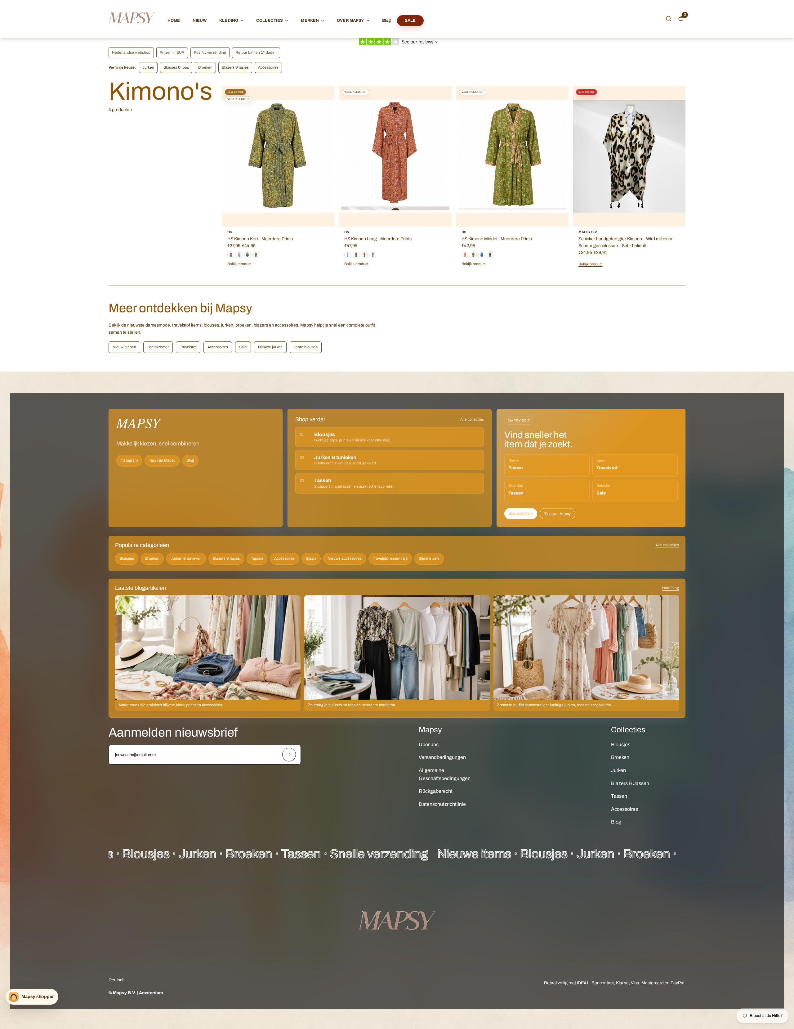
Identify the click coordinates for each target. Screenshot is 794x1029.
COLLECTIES (269, 20)
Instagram (129, 460)
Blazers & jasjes (235, 67)
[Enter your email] (289, 754)
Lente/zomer (158, 347)
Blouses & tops (176, 67)
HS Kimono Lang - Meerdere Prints (378, 239)
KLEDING (228, 20)
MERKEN (310, 20)
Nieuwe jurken (270, 347)
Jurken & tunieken (186, 558)
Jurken (148, 67)
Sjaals (311, 558)
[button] (668, 18)
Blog (386, 20)
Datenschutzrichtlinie (442, 804)
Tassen (257, 558)
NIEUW (200, 20)
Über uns (429, 744)
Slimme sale (429, 558)
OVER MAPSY (350, 20)
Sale (243, 347)
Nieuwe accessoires (345, 558)
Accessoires (268, 67)
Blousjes (126, 558)
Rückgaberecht (436, 791)
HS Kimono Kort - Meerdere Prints (260, 239)
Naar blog (670, 588)
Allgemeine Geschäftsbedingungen (445, 774)
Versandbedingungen (442, 757)
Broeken (205, 67)
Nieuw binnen (124, 347)
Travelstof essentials (390, 558)
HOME (173, 20)
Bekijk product (356, 264)
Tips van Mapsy (162, 460)
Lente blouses (306, 347)
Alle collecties (472, 419)
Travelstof (188, 347)
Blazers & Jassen (630, 783)
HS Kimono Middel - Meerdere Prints (497, 239)
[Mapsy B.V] (132, 29)
